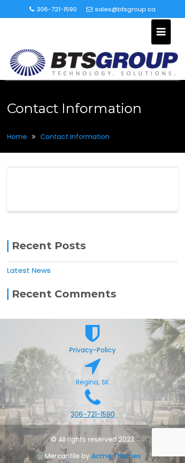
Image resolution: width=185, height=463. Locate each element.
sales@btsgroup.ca (125, 9)
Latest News (29, 270)
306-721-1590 (57, 9)
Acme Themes (116, 456)
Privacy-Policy (92, 350)
